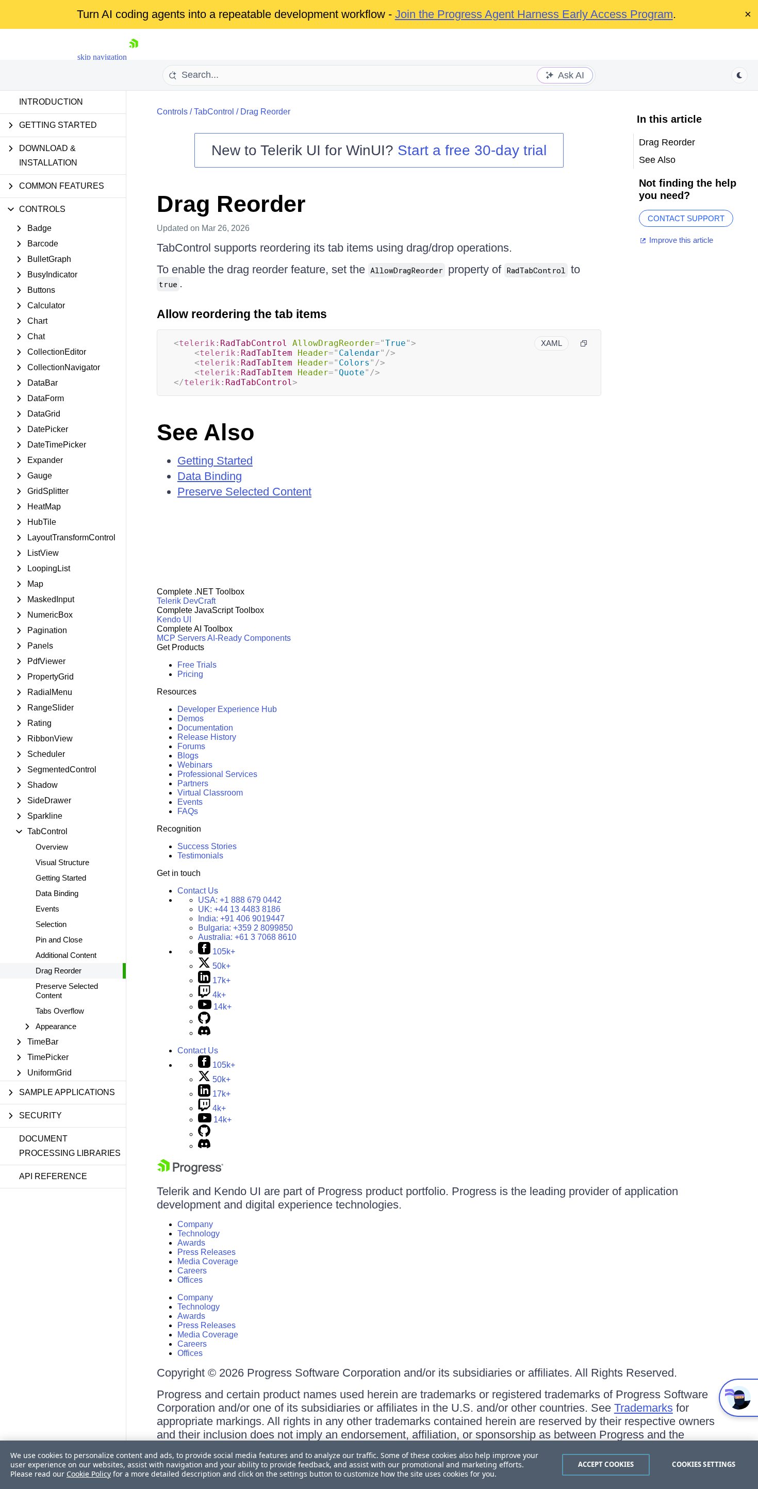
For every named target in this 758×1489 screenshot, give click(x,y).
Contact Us (197, 890)
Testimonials (200, 855)
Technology (198, 1233)
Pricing (190, 674)
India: (241, 918)
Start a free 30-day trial (472, 150)
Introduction (51, 101)
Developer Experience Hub (227, 709)
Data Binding (57, 893)
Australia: (247, 937)
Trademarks (643, 1407)
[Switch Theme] (739, 75)
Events (47, 908)
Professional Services (217, 774)
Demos (190, 718)
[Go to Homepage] (133, 57)
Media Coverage (207, 1261)
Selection (51, 924)
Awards (191, 1242)
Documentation (205, 727)
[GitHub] (204, 1021)
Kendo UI (174, 619)
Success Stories (207, 846)
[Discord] (204, 1033)
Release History (206, 737)
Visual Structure (62, 862)
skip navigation (102, 57)
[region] (379, 1465)
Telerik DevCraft (186, 601)
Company (195, 1224)
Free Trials (197, 664)
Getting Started (61, 877)
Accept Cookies (606, 1464)
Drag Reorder (58, 970)
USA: (240, 900)
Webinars (194, 764)
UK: (239, 909)
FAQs (187, 811)
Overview (52, 846)
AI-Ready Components (249, 638)
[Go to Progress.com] (190, 1171)
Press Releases (206, 1252)
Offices (190, 1280)
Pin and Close (59, 939)
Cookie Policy (89, 1474)
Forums (191, 746)
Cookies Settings (703, 1464)
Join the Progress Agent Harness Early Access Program (534, 14)
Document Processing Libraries (70, 1145)
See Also (205, 432)
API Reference (53, 1176)
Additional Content (66, 955)
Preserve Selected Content (67, 991)
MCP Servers (181, 638)
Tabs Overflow (60, 1010)
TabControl (214, 111)
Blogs (188, 755)
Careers (192, 1270)
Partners (192, 783)
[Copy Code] (584, 343)
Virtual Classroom (210, 792)
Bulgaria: (245, 927)
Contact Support (686, 218)
